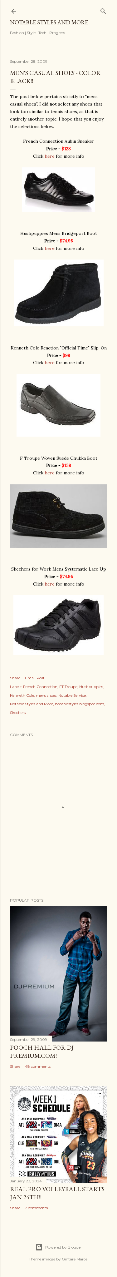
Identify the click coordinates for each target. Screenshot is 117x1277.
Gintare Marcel (75, 1259)
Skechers (18, 712)
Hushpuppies (91, 686)
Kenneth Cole (22, 695)
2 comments (36, 1207)
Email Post (35, 678)
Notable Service (72, 695)
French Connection (40, 686)
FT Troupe (68, 686)
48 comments (38, 1066)
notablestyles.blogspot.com (79, 703)
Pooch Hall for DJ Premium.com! (42, 1051)
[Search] (103, 10)
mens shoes (46, 695)
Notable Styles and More (49, 22)
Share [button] (15, 678)
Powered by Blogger (63, 1247)
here (50, 156)
